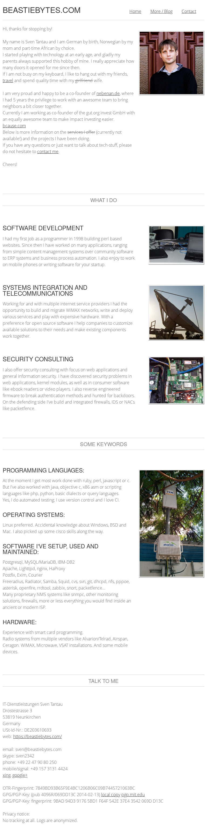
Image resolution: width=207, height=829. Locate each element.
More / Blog (161, 11)
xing (7, 775)
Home (135, 11)
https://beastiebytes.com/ (37, 736)
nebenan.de (108, 93)
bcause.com (14, 126)
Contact (189, 11)
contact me (47, 151)
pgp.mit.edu (133, 795)
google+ (19, 775)
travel (8, 80)
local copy (110, 795)
